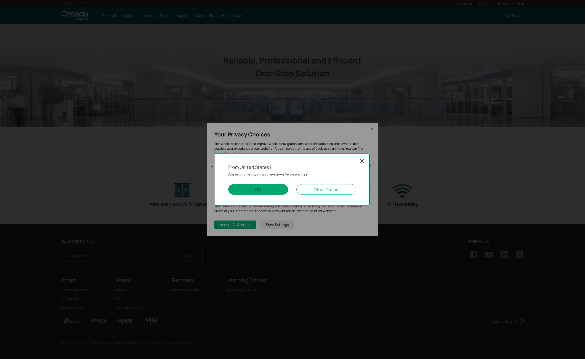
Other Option (326, 189)
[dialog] (292, 179)
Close (362, 161)
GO (258, 189)
